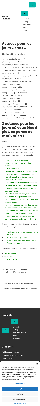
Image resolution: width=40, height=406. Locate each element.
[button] (37, 364)
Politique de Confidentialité (12, 355)
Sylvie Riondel (6, 17)
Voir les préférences (20, 399)
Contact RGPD (7, 358)
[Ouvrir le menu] (32, 4)
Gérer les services (20, 383)
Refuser (20, 394)
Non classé (21, 54)
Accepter (20, 389)
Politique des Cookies (10, 352)
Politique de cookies (20, 403)
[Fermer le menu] (24, 13)
